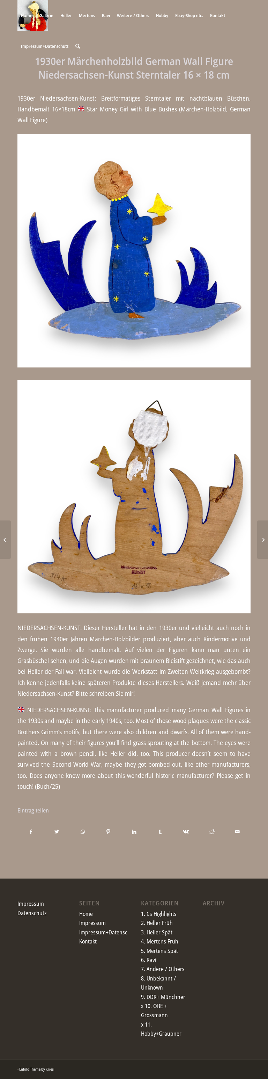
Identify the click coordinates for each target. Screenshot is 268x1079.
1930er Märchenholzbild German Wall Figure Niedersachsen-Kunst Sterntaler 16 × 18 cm (134, 68)
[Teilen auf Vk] (186, 832)
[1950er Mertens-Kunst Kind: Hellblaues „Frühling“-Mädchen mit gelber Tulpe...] (5, 539)
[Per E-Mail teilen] (237, 832)
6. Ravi (148, 960)
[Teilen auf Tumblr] (160, 832)
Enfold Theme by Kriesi (36, 1069)
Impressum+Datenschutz (108, 932)
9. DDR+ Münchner (163, 997)
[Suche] (77, 46)
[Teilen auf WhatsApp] (82, 832)
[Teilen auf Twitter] (56, 832)
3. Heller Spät (156, 932)
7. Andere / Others (163, 969)
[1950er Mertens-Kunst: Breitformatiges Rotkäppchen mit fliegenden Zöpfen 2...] (262, 539)
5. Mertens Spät (159, 951)
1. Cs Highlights (159, 914)
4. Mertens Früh (159, 941)
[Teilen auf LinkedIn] (134, 832)
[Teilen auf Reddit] (211, 832)
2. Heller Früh (157, 923)
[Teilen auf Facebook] (31, 832)
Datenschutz (31, 913)
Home (86, 914)
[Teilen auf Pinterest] (108, 832)
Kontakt (88, 941)
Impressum (30, 903)
